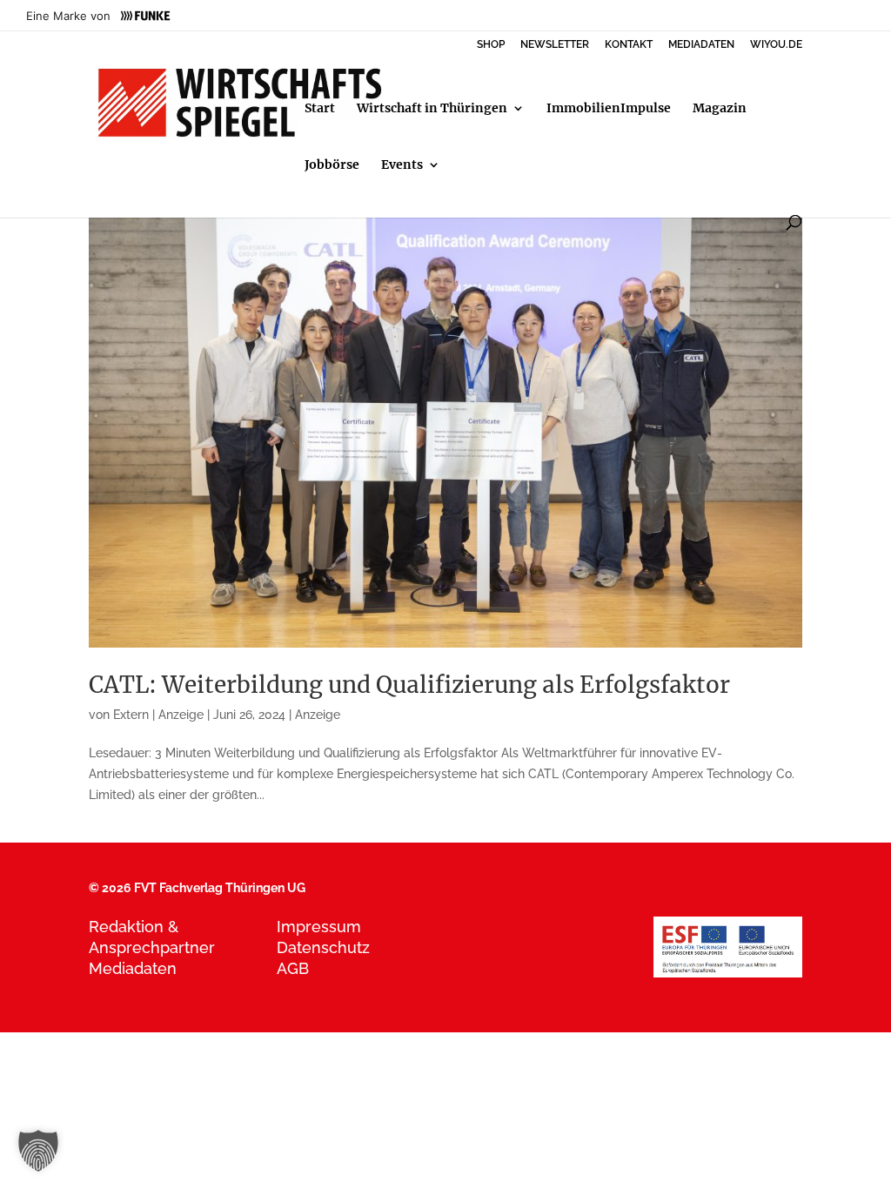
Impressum (319, 926)
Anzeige (317, 715)
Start (320, 109)
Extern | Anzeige (158, 715)
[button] (38, 1150)
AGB (293, 968)
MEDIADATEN (701, 44)
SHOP (491, 44)
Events (402, 165)
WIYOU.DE (776, 44)
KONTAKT (629, 44)
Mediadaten (133, 968)
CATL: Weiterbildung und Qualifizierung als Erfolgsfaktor (409, 684)
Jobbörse (332, 165)
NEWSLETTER (554, 44)
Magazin (720, 109)
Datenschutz (323, 947)
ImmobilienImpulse (608, 109)
